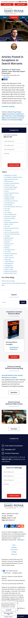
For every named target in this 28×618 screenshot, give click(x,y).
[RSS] (22, 526)
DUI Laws (7, 208)
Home (4, 17)
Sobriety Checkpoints (10, 253)
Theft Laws (7, 259)
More (23, 17)
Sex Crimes (7, 251)
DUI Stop (7, 210)
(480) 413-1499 (11, 518)
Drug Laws (7, 220)
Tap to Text (20, 4)
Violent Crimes (8, 269)
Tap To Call (7, 4)
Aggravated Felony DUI (11, 179)
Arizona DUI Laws (9, 185)
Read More (14, 392)
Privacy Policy (14, 549)
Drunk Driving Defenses (11, 222)
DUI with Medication (10, 214)
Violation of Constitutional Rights (12, 120)
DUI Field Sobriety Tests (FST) (13, 206)
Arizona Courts (8, 181)
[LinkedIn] (12, 526)
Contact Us (14, 17)
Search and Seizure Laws (13, 118)
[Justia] (15, 526)
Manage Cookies (17, 573)
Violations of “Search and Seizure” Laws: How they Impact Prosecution (13, 71)
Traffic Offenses (9, 261)
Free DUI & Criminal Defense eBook (14, 313)
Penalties (7, 242)
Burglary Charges (9, 197)
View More (14, 357)
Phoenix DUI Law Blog (8, 281)
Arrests (6, 191)
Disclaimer (14, 547)
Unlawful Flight (8, 267)
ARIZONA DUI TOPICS (10, 175)
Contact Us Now (14, 165)
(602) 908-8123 (10, 520)
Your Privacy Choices (12, 571)
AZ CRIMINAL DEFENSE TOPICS (13, 177)
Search (23, 302)
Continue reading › (8, 106)
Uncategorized (8, 263)
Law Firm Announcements (12, 234)
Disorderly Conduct (10, 216)
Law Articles (7, 230)
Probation (7, 246)
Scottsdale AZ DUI (9, 250)
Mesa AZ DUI (8, 240)
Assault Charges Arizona (11, 193)
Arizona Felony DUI (9, 189)
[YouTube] (19, 526)
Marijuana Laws (9, 238)
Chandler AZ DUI (9, 199)
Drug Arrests (11, 114)
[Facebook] (5, 526)
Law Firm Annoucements (11, 232)
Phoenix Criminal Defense (14, 576)
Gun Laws (7, 226)
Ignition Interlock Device (11, 228)
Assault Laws (8, 195)
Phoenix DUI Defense (13, 580)
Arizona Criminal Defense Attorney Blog (14, 367)
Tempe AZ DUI (8, 255)
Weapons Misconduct (10, 271)
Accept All (8, 610)
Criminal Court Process (11, 201)
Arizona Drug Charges (14, 112)
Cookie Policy (7, 573)
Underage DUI (8, 265)
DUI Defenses (8, 205)
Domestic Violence (9, 218)
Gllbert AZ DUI (8, 224)
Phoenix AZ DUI (8, 244)
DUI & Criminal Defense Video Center (14, 403)
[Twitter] (8, 526)
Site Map (14, 552)
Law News (7, 236)
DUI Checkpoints (9, 203)
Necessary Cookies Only (8, 614)
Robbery (6, 248)
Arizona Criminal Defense (11, 183)
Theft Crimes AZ (9, 257)
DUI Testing (7, 212)
